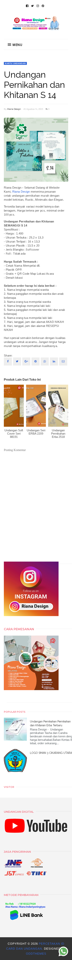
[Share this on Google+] (26, 361)
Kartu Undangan (15, 63)
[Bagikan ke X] (17, 361)
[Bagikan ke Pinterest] (63, 361)
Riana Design (14, 109)
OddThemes (36, 953)
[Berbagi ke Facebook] (8, 361)
